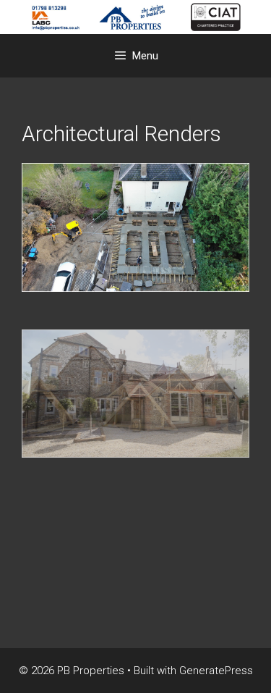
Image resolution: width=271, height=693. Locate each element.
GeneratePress (216, 670)
